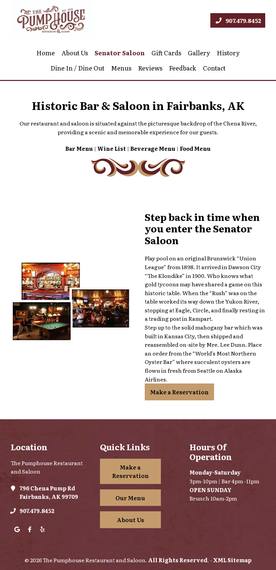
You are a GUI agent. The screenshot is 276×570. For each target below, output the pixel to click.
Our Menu (130, 497)
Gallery (199, 52)
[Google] (17, 535)
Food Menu (195, 148)
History (228, 52)
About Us (75, 52)
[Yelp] (42, 535)
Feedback (182, 68)
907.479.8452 (37, 511)
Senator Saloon (120, 52)
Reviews (150, 68)
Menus (121, 68)
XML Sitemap (232, 560)
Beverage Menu (152, 148)
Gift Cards (166, 52)
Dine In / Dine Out (77, 68)
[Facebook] (30, 535)
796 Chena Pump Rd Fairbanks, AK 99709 (49, 492)
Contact (214, 68)
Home (45, 52)
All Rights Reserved (177, 560)
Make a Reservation (179, 392)
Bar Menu (79, 148)
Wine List (111, 148)
